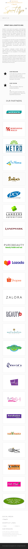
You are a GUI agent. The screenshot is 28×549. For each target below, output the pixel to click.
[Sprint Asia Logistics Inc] (14, 10)
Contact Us (17, 526)
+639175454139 (14, 1)
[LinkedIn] (14, 4)
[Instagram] (16, 4)
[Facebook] (12, 4)
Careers (5, 526)
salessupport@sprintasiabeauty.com (14, 2)
